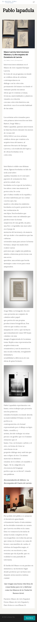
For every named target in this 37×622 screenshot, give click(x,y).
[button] (34, 2)
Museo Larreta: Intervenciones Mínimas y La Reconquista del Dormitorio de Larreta (16, 54)
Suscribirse (29, 618)
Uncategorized (18, 60)
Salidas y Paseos (10, 60)
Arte (5, 60)
